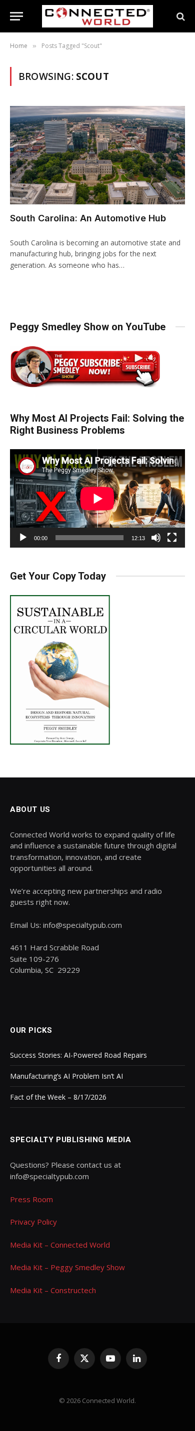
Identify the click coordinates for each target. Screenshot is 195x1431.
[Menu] (16, 16)
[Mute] (156, 538)
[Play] (23, 538)
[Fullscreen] (172, 538)
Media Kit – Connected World (60, 1245)
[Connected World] (98, 16)
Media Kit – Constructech (53, 1290)
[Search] (179, 16)
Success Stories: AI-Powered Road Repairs (78, 1055)
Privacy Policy (33, 1222)
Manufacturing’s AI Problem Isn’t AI (66, 1076)
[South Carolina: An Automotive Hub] (97, 155)
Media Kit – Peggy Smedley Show (67, 1267)
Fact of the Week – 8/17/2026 (58, 1097)
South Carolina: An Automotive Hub (88, 218)
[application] (97, 498)
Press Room (31, 1199)
